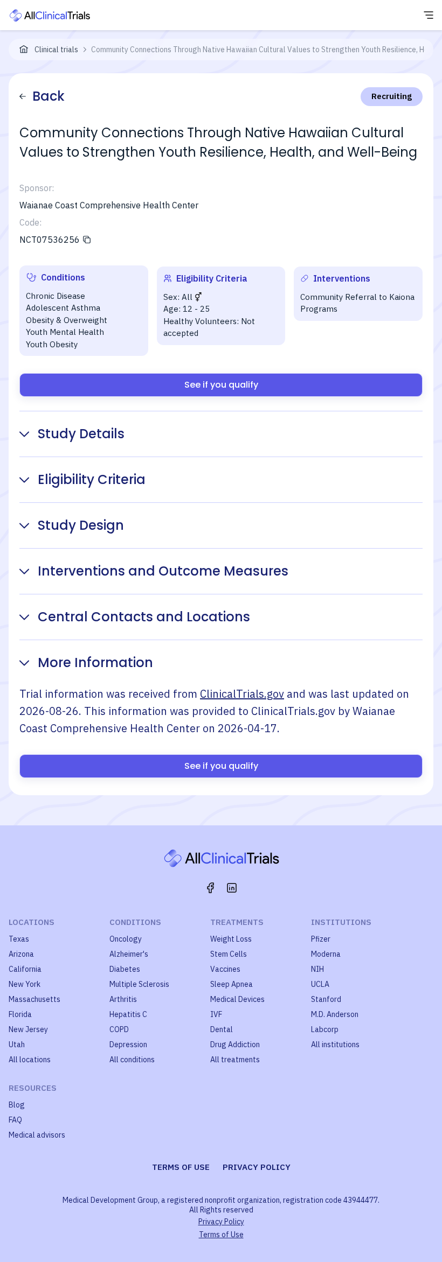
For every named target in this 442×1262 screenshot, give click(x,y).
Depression (128, 1044)
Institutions (341, 922)
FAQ (15, 1120)
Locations (31, 922)
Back (48, 96)
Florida (20, 1014)
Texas (19, 939)
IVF (216, 1014)
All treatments (235, 1059)
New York (24, 984)
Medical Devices (237, 999)
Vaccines (225, 969)
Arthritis (123, 999)
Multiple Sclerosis (139, 984)
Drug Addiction (235, 1044)
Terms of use (181, 1167)
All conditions (132, 1059)
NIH (317, 969)
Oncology (125, 939)
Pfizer (320, 939)
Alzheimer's (128, 954)
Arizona (21, 954)
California (25, 969)
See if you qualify (221, 384)
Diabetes (124, 969)
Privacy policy (257, 1167)
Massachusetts (34, 999)
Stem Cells (228, 954)
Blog (17, 1105)
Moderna (326, 954)
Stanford (326, 999)
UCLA (320, 984)
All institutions (335, 1044)
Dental (221, 1029)
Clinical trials (56, 49)
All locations (30, 1059)
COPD (119, 1029)
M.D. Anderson (334, 1014)
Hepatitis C (128, 1014)
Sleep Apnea (231, 984)
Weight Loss (231, 939)
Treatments (237, 922)
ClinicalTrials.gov (242, 693)
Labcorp (325, 1029)
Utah (17, 1044)
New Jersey (28, 1029)
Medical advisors (37, 1135)
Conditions (135, 922)
